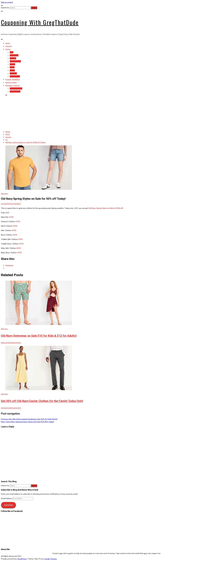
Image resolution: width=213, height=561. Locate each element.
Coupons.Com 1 (16, 88)
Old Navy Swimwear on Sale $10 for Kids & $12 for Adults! (39, 335)
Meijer (12, 67)
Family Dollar (15, 76)
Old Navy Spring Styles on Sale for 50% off (105, 208)
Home (7, 43)
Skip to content (7, 2)
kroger (12, 70)
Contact (8, 46)
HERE (11, 217)
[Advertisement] (106, 113)
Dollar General (15, 61)
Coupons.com (15, 91)
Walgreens (14, 55)
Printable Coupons (12, 85)
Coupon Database (12, 79)
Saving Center (11, 82)
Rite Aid (13, 58)
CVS (11, 52)
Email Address (7, 498)
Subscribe (8, 505)
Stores (8, 49)
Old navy (13, 73)
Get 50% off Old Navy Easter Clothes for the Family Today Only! (42, 401)
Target (12, 64)
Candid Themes (50, 559)
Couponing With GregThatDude (40, 22)
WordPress (21, 559)
